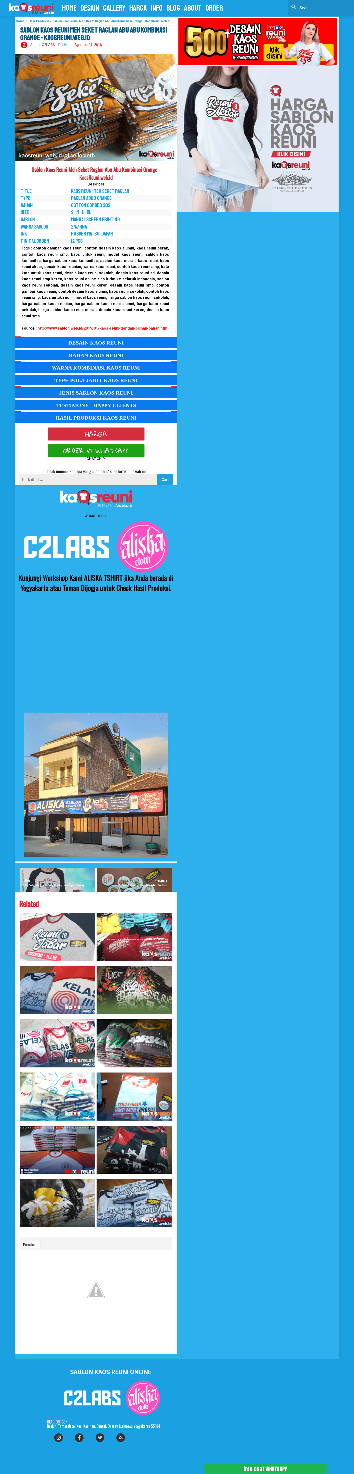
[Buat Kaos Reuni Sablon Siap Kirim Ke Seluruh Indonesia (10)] (134, 1096)
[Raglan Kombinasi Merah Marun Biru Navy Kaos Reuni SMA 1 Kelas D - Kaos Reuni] (58, 1043)
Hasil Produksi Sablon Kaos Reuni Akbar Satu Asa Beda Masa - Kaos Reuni (103, 1229)
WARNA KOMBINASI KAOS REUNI (96, 368)
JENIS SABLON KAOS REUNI (96, 393)
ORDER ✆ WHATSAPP (96, 450)
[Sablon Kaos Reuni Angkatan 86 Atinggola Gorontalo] (58, 1150)
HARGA (96, 434)
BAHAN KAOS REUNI (96, 355)
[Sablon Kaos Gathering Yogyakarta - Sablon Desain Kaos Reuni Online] (58, 1203)
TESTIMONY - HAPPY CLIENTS (96, 405)
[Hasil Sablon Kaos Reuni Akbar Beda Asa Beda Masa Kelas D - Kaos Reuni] (58, 990)
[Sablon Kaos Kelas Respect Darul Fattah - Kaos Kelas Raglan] (134, 937)
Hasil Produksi (39, 21)
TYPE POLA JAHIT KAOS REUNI (96, 380)
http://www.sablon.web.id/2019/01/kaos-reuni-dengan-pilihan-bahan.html (103, 328)
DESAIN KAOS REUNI (96, 343)
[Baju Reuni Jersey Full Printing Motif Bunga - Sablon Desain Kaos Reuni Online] (134, 990)
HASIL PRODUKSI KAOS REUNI (96, 418)
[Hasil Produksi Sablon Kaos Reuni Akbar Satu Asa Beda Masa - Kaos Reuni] (134, 1203)
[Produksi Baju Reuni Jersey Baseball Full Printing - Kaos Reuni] (58, 1096)
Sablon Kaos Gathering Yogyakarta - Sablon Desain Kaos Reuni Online (26, 1229)
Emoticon (30, 1245)
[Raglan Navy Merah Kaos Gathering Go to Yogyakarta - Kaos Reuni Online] (134, 1150)
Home (20, 21)
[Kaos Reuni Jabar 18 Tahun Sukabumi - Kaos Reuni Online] (58, 937)
